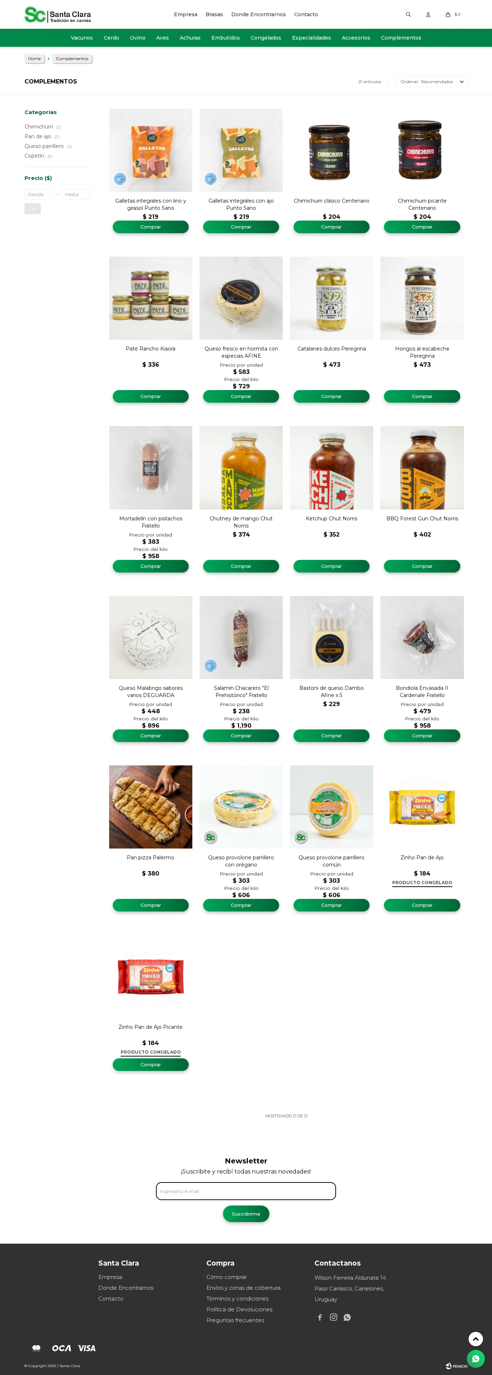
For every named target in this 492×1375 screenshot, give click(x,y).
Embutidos (225, 38)
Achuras (190, 38)
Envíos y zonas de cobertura (243, 1287)
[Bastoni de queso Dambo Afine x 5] (331, 637)
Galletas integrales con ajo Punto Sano (241, 204)
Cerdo (111, 38)
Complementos (401, 38)
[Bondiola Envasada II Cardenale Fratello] (422, 637)
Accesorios (356, 38)
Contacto (306, 14)
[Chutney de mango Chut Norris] (241, 467)
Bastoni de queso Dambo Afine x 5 (331, 691)
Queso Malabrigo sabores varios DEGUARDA (151, 691)
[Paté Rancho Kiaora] (150, 298)
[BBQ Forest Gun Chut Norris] (422, 467)
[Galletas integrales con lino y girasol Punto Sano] (150, 150)
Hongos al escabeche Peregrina (422, 352)
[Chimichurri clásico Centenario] (331, 150)
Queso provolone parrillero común (331, 861)
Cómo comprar (226, 1277)
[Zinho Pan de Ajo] (422, 807)
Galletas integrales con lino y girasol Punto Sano (150, 204)
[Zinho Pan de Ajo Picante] (150, 976)
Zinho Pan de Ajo (422, 857)
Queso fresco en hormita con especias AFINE (241, 352)
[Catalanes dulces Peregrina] (331, 298)
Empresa (185, 14)
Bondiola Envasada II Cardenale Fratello (422, 691)
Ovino (138, 38)
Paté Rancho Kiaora (150, 348)
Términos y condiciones (237, 1298)
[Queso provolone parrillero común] (331, 807)
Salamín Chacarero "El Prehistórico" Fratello (241, 691)
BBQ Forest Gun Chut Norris (422, 518)
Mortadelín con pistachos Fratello (150, 522)
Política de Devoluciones (239, 1309)
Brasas (214, 14)
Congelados (266, 38)
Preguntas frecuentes (235, 1320)
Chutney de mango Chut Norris (241, 522)
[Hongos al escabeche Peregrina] (422, 298)
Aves (162, 38)
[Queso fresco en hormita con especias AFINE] (241, 298)
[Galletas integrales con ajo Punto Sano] (241, 150)
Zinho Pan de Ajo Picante (150, 1027)
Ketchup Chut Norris (331, 518)
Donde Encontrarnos (258, 14)
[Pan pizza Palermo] (150, 807)
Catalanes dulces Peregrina (332, 348)
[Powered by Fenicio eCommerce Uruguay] (457, 1366)
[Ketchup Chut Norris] (331, 467)
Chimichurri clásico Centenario (332, 201)
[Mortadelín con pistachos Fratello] (150, 467)
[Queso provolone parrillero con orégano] (241, 807)
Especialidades (311, 38)
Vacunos (82, 38)
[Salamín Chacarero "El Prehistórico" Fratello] (241, 637)
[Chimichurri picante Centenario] (422, 150)
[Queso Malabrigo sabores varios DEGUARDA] (150, 637)
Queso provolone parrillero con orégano (241, 861)
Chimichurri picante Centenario (422, 204)
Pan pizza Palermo (150, 857)
